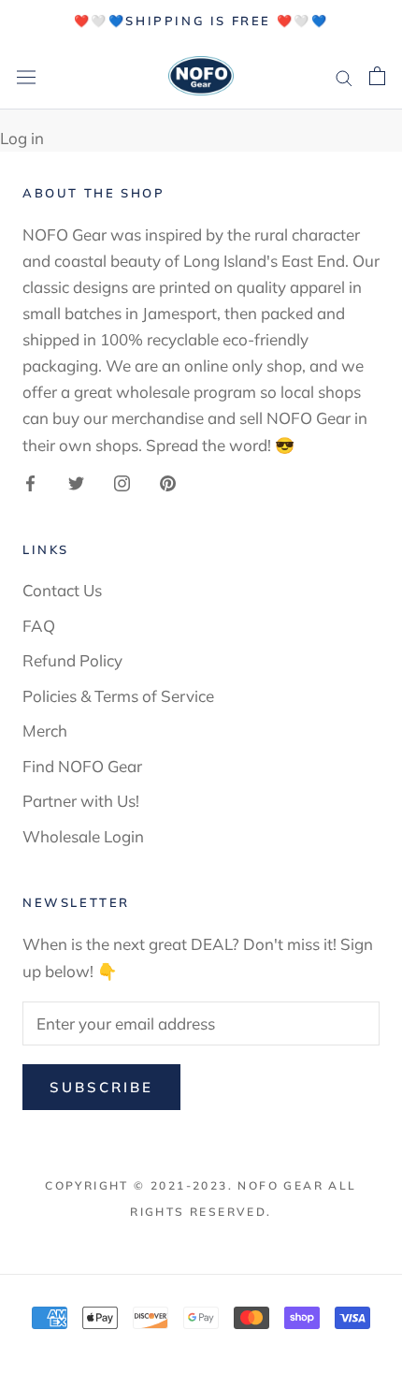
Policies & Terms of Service (118, 696)
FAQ (38, 626)
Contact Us (62, 590)
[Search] (344, 75)
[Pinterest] (168, 482)
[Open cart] (377, 76)
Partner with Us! (80, 801)
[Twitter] (76, 482)
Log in (22, 138)
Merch (44, 730)
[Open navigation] (26, 75)
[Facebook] (30, 482)
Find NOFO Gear (82, 766)
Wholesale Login (83, 836)
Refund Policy (72, 660)
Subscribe (101, 1087)
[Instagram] (122, 482)
